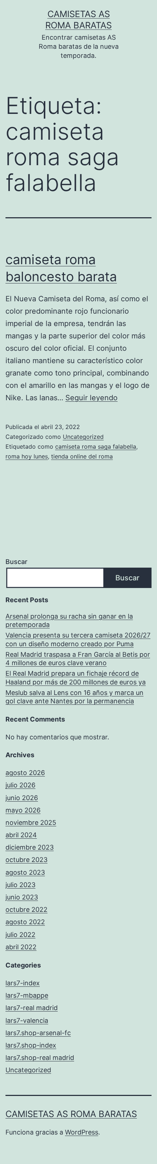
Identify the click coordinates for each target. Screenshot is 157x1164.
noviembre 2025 (30, 822)
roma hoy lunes (26, 456)
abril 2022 (21, 947)
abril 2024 (21, 835)
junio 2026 (21, 798)
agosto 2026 (25, 772)
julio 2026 (20, 785)
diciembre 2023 (29, 847)
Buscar (16, 561)
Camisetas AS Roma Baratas (71, 1114)
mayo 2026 (23, 810)
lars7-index (22, 983)
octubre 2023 (26, 859)
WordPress (81, 1132)
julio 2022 (20, 934)
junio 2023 (21, 897)
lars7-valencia (26, 1020)
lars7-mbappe (26, 995)
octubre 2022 (26, 909)
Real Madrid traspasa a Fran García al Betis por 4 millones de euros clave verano (77, 659)
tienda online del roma (82, 456)
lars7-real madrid (31, 1008)
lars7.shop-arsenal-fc (38, 1033)
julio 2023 (20, 885)
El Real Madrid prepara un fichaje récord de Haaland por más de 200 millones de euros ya (75, 678)
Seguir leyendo (91, 397)
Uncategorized (83, 436)
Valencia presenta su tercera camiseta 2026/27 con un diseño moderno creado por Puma (77, 639)
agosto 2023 (25, 872)
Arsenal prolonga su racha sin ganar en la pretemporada (69, 620)
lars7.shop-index (30, 1045)
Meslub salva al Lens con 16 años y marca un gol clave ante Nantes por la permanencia (74, 697)
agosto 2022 (25, 922)
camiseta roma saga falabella (95, 446)
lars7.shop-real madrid (39, 1057)
